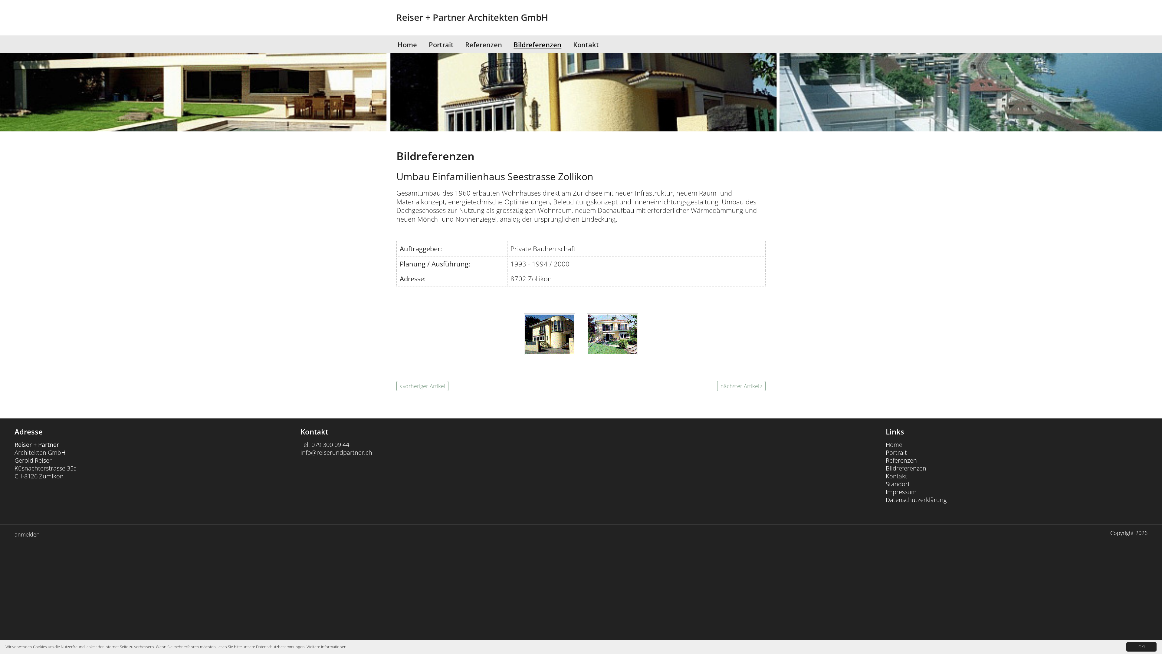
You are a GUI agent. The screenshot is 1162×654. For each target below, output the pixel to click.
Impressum (901, 492)
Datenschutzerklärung (916, 500)
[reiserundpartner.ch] (456, 17)
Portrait (441, 44)
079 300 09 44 (330, 445)
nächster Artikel (740, 386)
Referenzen (483, 44)
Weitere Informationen (326, 646)
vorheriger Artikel (424, 386)
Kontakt (586, 44)
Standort (898, 484)
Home (407, 44)
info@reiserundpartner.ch (336, 452)
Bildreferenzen (537, 44)
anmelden (27, 534)
